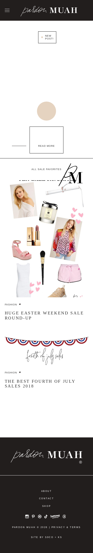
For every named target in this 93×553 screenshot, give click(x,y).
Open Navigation (7, 10)
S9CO (49, 537)
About (46, 491)
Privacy (58, 527)
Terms (75, 527)
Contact (46, 498)
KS (60, 537)
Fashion (11, 304)
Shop (46, 506)
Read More (46, 146)
